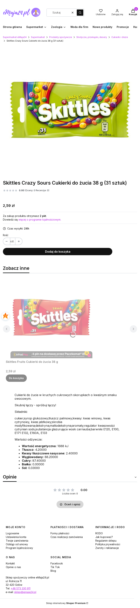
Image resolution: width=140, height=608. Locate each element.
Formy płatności (59, 533)
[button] (80, 12)
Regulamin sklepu (105, 540)
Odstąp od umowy (17, 544)
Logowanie (12, 533)
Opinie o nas (13, 567)
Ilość (5, 235)
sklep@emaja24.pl (25, 592)
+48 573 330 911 (20, 588)
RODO (99, 533)
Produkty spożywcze (60, 37)
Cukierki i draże (119, 37)
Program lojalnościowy (19, 547)
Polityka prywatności (107, 544)
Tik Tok (55, 567)
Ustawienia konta (16, 536)
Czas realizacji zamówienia (66, 536)
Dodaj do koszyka (57, 251)
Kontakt (10, 563)
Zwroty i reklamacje (107, 547)
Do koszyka (16, 378)
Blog (53, 570)
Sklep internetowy (66, 603)
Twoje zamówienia (17, 540)
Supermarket (38, 37)
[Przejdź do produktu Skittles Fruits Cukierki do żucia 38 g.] (51, 317)
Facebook (56, 563)
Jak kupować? (104, 536)
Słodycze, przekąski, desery (91, 37)
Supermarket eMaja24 (15, 37)
